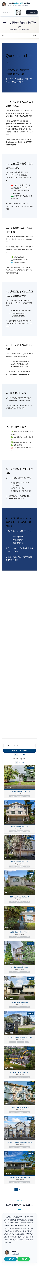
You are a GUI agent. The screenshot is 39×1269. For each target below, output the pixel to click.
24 (19, 762)
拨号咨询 (11, 1259)
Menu (35, 35)
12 (16, 762)
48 (23, 762)
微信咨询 (24, 1259)
